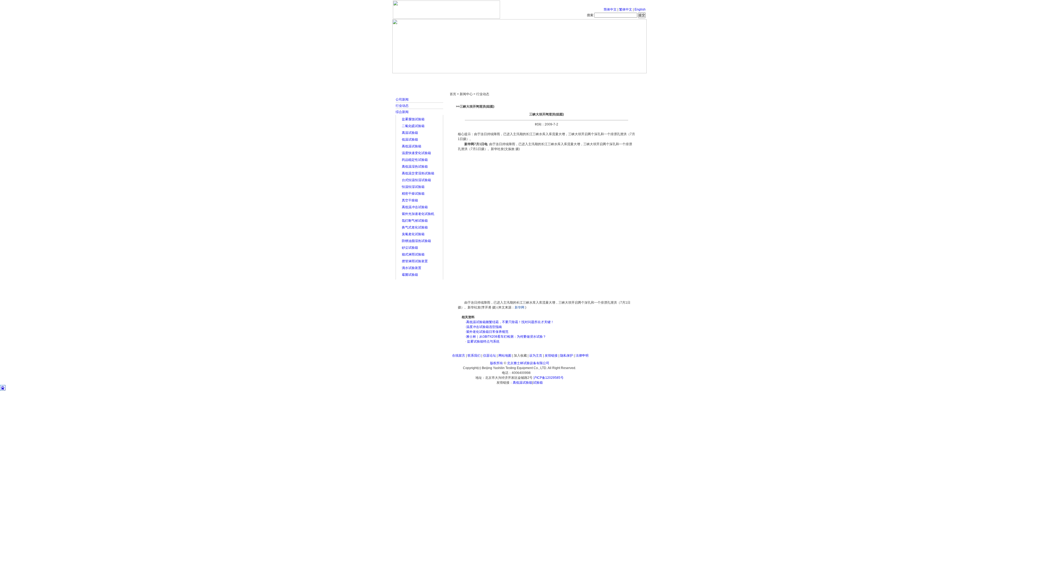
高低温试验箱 (411, 146)
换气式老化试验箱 (415, 227)
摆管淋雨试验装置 (415, 261)
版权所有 (496, 363)
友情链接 (551, 355)
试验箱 (538, 382)
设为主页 (535, 355)
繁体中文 (625, 9)
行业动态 (402, 106)
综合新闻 (402, 112)
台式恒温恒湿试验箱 (416, 180)
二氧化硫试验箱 (413, 126)
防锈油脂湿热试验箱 (416, 241)
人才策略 (558, 78)
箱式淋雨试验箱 (413, 254)
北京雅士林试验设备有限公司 (528, 363)
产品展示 (499, 78)
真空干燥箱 (410, 200)
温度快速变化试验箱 (416, 153)
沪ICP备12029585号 (548, 378)
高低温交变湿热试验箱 (418, 173)
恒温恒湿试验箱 (413, 187)
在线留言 (458, 355)
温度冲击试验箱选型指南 (484, 327)
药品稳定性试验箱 (415, 160)
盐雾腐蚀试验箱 (413, 119)
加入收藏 (520, 355)
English (640, 9)
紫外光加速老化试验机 (418, 214)
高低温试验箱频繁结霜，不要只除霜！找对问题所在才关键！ (510, 322)
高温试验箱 (410, 133)
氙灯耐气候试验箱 (415, 221)
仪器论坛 (489, 355)
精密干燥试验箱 (413, 193)
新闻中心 (469, 78)
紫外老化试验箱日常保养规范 (487, 332)
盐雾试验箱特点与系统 (482, 341)
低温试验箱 (410, 139)
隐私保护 (566, 355)
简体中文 (610, 9)
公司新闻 (402, 99)
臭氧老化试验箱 (413, 234)
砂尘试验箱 (410, 248)
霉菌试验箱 (410, 275)
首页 (410, 78)
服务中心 (588, 78)
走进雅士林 (439, 78)
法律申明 (582, 355)
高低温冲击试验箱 (415, 207)
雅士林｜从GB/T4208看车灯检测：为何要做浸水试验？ (506, 337)
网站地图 (504, 355)
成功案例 (529, 78)
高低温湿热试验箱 (415, 166)
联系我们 (474, 355)
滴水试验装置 (411, 268)
